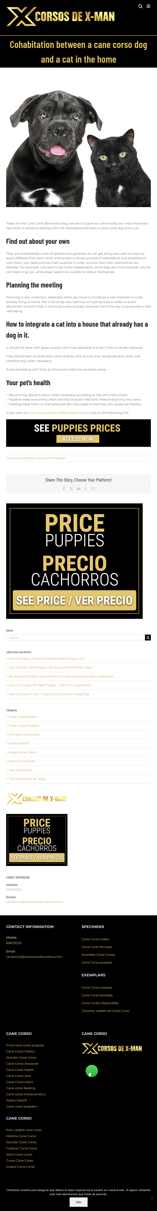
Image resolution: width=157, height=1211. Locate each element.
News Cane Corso (22, 761)
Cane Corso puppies (97, 962)
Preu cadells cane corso (24, 1130)
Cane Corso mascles (97, 987)
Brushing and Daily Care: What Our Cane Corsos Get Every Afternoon (61, 676)
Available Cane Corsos (98, 955)
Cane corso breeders (21, 1106)
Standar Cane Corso (21, 1057)
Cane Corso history (20, 1051)
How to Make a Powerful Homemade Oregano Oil (46, 658)
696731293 (13, 889)
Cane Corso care (18, 1076)
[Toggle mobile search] (140, 6)
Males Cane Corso (22, 752)
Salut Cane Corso (19, 1154)
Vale (78, 1202)
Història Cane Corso (21, 1136)
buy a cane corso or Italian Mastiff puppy (58, 413)
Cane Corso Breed (20, 458)
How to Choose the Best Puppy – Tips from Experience (50, 685)
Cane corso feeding (20, 1088)
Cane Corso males (95, 939)
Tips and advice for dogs (27, 779)
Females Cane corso (24, 734)
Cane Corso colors (19, 1082)
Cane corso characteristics (25, 1094)
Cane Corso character (22, 1064)
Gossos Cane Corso (20, 1167)
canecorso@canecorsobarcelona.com (34, 902)
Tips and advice (20, 770)
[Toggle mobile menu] (149, 6)
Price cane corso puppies (25, 1045)
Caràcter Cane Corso (21, 1148)
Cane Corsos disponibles (100, 1003)
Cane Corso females (97, 947)
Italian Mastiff (19, 743)
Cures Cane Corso (19, 1160)
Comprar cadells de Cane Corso (105, 1011)
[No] (152, 1198)
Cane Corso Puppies (50, 458)
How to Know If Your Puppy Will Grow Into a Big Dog (49, 694)
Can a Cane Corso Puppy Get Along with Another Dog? (50, 667)
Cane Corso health (20, 1070)
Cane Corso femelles (97, 995)
